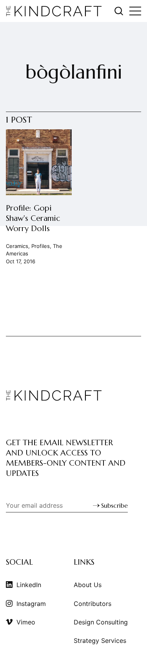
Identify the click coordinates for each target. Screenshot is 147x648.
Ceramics (17, 246)
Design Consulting (101, 622)
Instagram (31, 604)
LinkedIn (28, 585)
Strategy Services (100, 640)
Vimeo (25, 622)
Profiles (40, 246)
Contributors (92, 604)
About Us (88, 585)
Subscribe (114, 505)
